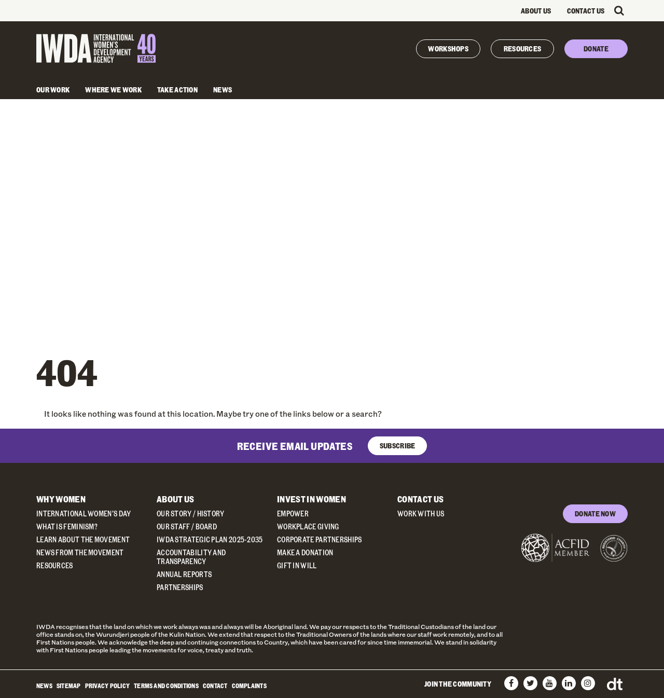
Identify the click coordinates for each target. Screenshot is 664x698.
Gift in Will (297, 565)
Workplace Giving (308, 526)
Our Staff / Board (187, 526)
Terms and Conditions (166, 685)
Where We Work (113, 89)
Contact (215, 685)
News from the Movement (80, 552)
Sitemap (69, 685)
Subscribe (398, 445)
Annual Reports (184, 574)
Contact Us (586, 11)
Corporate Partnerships (319, 539)
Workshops (448, 48)
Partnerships (180, 587)
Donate (596, 48)
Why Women (61, 499)
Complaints (249, 685)
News (222, 89)
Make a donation (305, 552)
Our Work (53, 89)
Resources (523, 48)
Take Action (177, 89)
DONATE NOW (595, 513)
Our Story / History (191, 513)
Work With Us (421, 513)
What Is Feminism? (67, 526)
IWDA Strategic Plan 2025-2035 (210, 539)
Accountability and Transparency (191, 557)
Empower (293, 513)
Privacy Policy (107, 685)
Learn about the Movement (83, 539)
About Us (536, 11)
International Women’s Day (83, 513)
